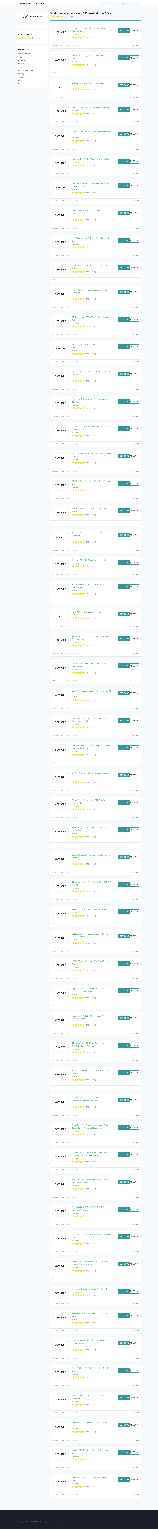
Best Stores (41, 3)
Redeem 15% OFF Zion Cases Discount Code (91, 107)
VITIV (20, 67)
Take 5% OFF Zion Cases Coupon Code (88, 612)
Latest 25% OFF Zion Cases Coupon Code (89, 265)
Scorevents (22, 77)
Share (69, 45)
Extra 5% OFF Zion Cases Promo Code (88, 83)
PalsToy (21, 74)
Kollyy (20, 80)
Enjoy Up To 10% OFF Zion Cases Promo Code (91, 159)
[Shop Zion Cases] (32, 17)
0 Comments (135, 45)
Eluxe (20, 84)
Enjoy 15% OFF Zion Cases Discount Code (89, 508)
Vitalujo (20, 57)
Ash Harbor (22, 60)
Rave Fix (21, 64)
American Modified (24, 54)
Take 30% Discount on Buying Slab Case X (89, 1289)
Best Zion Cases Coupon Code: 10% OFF (89, 909)
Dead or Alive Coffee (25, 70)
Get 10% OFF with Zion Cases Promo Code (90, 560)
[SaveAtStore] (25, 3)
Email (76, 45)
